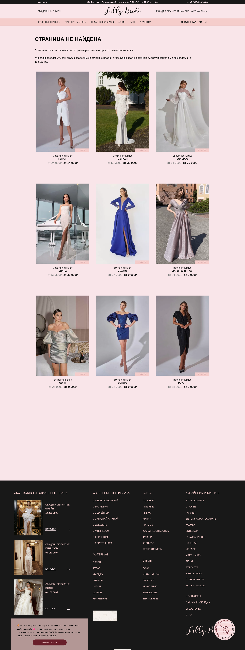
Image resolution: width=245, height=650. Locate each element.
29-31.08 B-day (188, 22)
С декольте (100, 525)
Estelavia (192, 531)
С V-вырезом (101, 531)
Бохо (146, 568)
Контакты (193, 596)
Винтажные (150, 598)
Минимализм (151, 574)
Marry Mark (193, 555)
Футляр (147, 537)
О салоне (193, 608)
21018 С (122, 271)
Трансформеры (152, 549)
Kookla (190, 525)
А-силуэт (148, 500)
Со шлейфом (101, 513)
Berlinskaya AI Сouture (201, 519)
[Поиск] (206, 22)
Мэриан (123, 159)
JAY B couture (195, 500)
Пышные (148, 506)
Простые (148, 580)
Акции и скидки (198, 602)
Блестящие (150, 592)
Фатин (97, 586)
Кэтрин (62, 159)
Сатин (97, 562)
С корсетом (100, 537)
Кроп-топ (148, 543)
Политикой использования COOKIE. (40, 636)
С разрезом (100, 506)
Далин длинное (182, 271)
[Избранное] (200, 22)
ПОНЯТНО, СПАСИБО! (50, 642)
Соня (62, 383)
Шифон (97, 592)
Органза (98, 580)
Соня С (122, 383)
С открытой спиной (106, 500)
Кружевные (150, 586)
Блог (189, 614)
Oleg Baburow (195, 579)
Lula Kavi (191, 543)
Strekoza (192, 567)
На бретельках (102, 543)
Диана (63, 271)
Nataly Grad (194, 573)
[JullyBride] (122, 11)
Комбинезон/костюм (156, 531)
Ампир (147, 519)
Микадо (98, 574)
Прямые (148, 525)
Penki (189, 561)
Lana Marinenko (196, 537)
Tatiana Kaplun (195, 585)
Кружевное (100, 598)
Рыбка (147, 513)
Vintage (191, 549)
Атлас (97, 568)
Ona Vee (191, 506)
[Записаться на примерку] (224, 629)
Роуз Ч (182, 383)
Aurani (190, 513)
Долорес (182, 159)
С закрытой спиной (105, 519)
